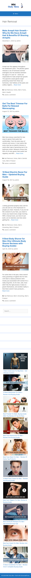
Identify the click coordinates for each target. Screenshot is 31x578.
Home (15, 90)
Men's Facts (22, 90)
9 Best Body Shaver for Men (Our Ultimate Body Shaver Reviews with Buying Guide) (14, 242)
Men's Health (6, 92)
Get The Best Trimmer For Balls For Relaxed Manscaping (14, 105)
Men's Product (10, 161)
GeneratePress (25, 575)
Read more (17, 85)
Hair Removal (8, 90)
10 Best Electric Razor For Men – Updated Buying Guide (14, 174)
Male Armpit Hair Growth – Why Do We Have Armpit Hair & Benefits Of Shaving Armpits (15, 34)
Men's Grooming (19, 296)
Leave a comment (10, 95)
